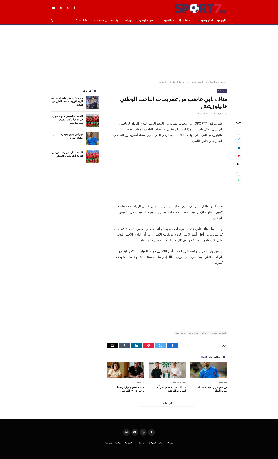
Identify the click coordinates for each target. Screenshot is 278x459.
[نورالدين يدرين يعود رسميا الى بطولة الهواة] (208, 370)
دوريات (128, 20)
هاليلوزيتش (180, 332)
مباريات (169, 442)
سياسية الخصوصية (113, 442)
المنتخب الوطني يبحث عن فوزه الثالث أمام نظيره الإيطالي (67, 154)
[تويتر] (239, 139)
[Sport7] (194, 8)
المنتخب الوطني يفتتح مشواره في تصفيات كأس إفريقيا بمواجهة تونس (67, 119)
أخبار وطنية (207, 20)
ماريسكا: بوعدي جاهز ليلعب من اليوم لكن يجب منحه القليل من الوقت (67, 101)
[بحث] (52, 20)
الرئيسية (221, 20)
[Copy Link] (239, 172)
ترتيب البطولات (155, 442)
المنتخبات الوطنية (148, 20)
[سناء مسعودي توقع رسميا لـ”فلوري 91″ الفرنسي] (125, 370)
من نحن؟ (141, 442)
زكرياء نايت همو (216, 113)
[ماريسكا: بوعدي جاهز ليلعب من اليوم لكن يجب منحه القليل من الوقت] (92, 102)
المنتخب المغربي (218, 332)
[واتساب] (239, 180)
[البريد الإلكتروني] (239, 164)
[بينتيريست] (239, 156)
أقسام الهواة (223, 382)
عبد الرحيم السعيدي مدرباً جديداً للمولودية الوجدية (169, 388)
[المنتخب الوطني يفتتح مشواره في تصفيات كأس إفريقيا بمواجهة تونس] (92, 120)
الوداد (204, 332)
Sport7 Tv (81, 20)
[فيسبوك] (239, 131)
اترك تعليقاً (167, 403)
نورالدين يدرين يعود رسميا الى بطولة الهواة (211, 388)
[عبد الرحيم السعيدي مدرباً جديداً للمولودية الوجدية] (167, 370)
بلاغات (114, 20)
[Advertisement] (139, 53)
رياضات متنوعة (99, 20)
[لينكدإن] (239, 147)
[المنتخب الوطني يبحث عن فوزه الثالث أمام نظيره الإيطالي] (92, 156)
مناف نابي (193, 332)
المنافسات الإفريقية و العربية (179, 20)
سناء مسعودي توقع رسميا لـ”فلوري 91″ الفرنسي (130, 388)
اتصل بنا (129, 442)
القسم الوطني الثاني (179, 382)
